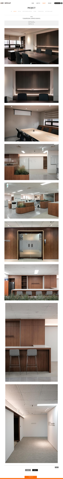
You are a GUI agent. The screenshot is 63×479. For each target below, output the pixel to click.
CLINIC (34, 11)
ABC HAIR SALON (48, 11)
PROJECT (44, 3)
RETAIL (19, 11)
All (11, 11)
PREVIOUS (28, 470)
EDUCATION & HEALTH (27, 11)
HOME (33, 3)
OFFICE (14, 11)
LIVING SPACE (41, 11)
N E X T (35, 470)
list (56, 467)
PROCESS (49, 3)
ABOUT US (38, 3)
